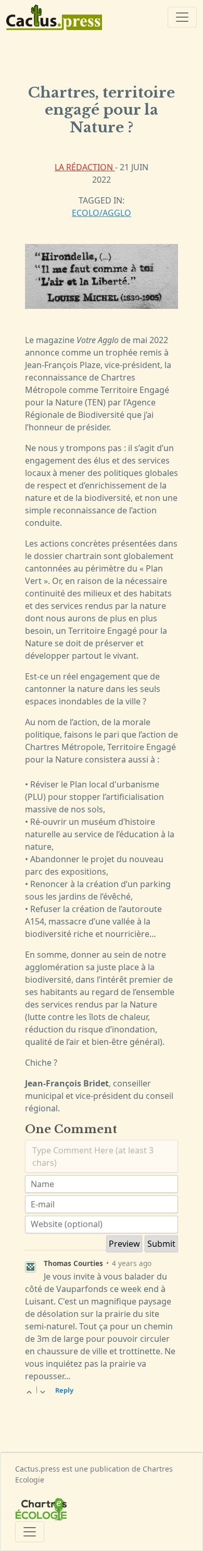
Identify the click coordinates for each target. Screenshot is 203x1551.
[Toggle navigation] (182, 17)
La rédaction (85, 167)
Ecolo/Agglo (101, 213)
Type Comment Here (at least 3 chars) (93, 1156)
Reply (64, 1390)
